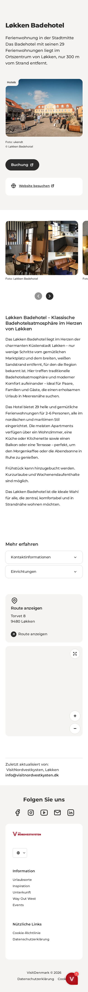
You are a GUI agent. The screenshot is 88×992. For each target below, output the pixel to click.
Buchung (19, 165)
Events (18, 905)
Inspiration (21, 886)
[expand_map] (75, 654)
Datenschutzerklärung (31, 939)
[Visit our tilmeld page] (57, 813)
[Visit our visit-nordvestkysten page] (71, 813)
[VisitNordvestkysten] (27, 834)
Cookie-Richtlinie (27, 933)
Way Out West (24, 899)
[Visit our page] (17, 813)
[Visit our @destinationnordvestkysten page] (44, 813)
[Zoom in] (74, 716)
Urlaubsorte (22, 880)
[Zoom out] (74, 728)
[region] (44, 691)
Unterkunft (22, 892)
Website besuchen (34, 186)
